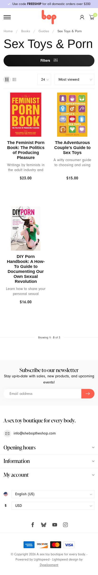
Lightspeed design (65, 559)
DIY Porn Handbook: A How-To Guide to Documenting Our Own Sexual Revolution (26, 269)
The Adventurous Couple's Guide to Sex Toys (72, 147)
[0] (91, 17)
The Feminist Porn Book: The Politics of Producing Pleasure (25, 150)
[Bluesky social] (43, 524)
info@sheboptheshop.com (35, 433)
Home (8, 31)
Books (25, 31)
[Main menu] (7, 17)
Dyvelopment (49, 565)
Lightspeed (41, 559)
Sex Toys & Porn (70, 31)
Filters (45, 60)
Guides (44, 31)
